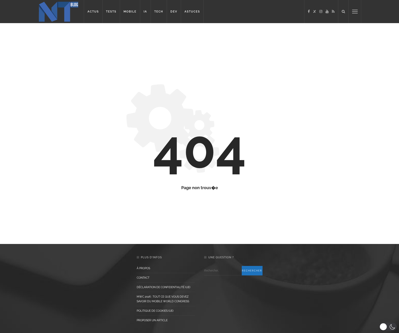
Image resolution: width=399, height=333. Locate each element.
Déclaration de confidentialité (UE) (163, 287)
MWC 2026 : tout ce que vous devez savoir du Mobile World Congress (163, 299)
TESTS (111, 11)
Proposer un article (152, 320)
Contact (143, 277)
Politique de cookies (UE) (155, 310)
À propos (143, 268)
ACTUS (93, 11)
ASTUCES (192, 11)
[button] (388, 327)
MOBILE (130, 11)
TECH (158, 11)
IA (145, 11)
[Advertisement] (89, 38)
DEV (173, 11)
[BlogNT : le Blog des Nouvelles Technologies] (58, 11)
